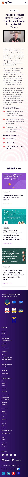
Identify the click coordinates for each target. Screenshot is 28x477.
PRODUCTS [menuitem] (4, 327)
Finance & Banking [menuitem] (6, 399)
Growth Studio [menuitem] (5, 366)
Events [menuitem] (3, 385)
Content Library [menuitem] (5, 373)
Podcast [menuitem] (3, 383)
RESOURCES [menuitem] (4, 370)
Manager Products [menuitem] (6, 338)
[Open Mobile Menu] (25, 2)
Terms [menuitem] (3, 437)
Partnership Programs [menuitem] (7, 430)
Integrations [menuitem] (4, 343)
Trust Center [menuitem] (4, 447)
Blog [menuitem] (3, 376)
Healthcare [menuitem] (4, 404)
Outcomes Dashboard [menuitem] (7, 340)
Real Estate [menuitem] (4, 402)
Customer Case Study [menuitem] (6, 378)
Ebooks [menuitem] (3, 381)
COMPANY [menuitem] (4, 419)
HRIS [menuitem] (3, 416)
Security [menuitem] (3, 444)
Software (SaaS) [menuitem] (5, 395)
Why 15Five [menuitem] (4, 354)
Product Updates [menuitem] (5, 348)
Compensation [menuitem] (5, 336)
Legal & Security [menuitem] (6, 433)
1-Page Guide (10, 143)
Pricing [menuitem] (3, 345)
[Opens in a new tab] (3, 455)
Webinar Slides (10, 139)
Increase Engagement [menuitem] (7, 357)
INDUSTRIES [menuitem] (4, 391)
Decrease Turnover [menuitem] (6, 362)
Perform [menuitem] (3, 331)
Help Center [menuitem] (4, 388)
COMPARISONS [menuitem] (5, 408)
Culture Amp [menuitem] (4, 414)
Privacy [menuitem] (3, 439)
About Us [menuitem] (4, 423)
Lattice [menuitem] (3, 411)
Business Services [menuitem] (5, 397)
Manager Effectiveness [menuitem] (7, 364)
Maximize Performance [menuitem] (7, 359)
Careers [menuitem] (3, 428)
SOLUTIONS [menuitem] (4, 351)
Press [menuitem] (3, 425)
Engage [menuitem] (3, 333)
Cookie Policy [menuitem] (4, 442)
